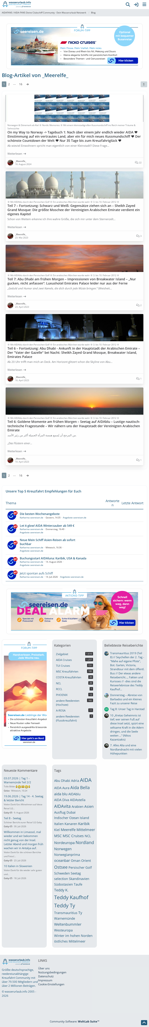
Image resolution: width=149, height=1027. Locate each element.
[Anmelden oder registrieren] (136, 4)
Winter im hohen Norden (73, 935)
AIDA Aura (61, 788)
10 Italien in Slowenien (18, 866)
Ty (80, 912)
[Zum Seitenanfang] (144, 1022)
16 (20, 84)
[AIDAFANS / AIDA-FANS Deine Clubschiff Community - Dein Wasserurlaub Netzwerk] (61, 4)
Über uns (44, 968)
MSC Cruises (73, 835)
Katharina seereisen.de (31, 517)
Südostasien (63, 884)
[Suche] (128, 4)
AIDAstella (77, 800)
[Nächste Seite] (27, 84)
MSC (58, 835)
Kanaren (71, 824)
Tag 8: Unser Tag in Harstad (127, 709)
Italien (59, 824)
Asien (89, 806)
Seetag (76, 873)
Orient (86, 860)
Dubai (71, 812)
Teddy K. (61, 890)
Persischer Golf (80, 867)
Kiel (57, 830)
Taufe (78, 884)
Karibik (84, 823)
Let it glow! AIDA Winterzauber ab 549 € (47, 526)
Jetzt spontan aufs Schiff (36, 573)
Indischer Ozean (66, 818)
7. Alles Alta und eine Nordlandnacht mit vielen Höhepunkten (126, 749)
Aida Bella (80, 787)
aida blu (60, 793)
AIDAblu (74, 794)
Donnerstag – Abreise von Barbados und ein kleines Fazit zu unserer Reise (126, 699)
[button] (144, 84)
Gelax (7, 790)
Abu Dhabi (62, 780)
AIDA (86, 779)
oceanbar (62, 860)
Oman (75, 860)
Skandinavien (79, 879)
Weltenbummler (67, 924)
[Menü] (144, 4)
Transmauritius (65, 913)
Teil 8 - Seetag (12, 818)
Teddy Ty (64, 905)
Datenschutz (46, 976)
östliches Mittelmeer (69, 941)
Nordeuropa (64, 842)
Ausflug (60, 812)
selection (61, 879)
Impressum (45, 980)
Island (84, 818)
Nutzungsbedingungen (52, 972)
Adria (75, 780)
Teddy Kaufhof (71, 897)
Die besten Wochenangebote (40, 514)
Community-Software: (74, 1021)
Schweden (62, 873)
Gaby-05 (8, 812)
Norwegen (63, 848)
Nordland (85, 842)
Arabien (77, 806)
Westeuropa (63, 930)
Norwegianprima (67, 854)
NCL (88, 836)
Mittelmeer (85, 829)
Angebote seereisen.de (74, 517)
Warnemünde (64, 918)
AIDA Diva (61, 800)
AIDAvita (62, 806)
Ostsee (61, 867)
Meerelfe (68, 829)
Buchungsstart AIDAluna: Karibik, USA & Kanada (53, 558)
